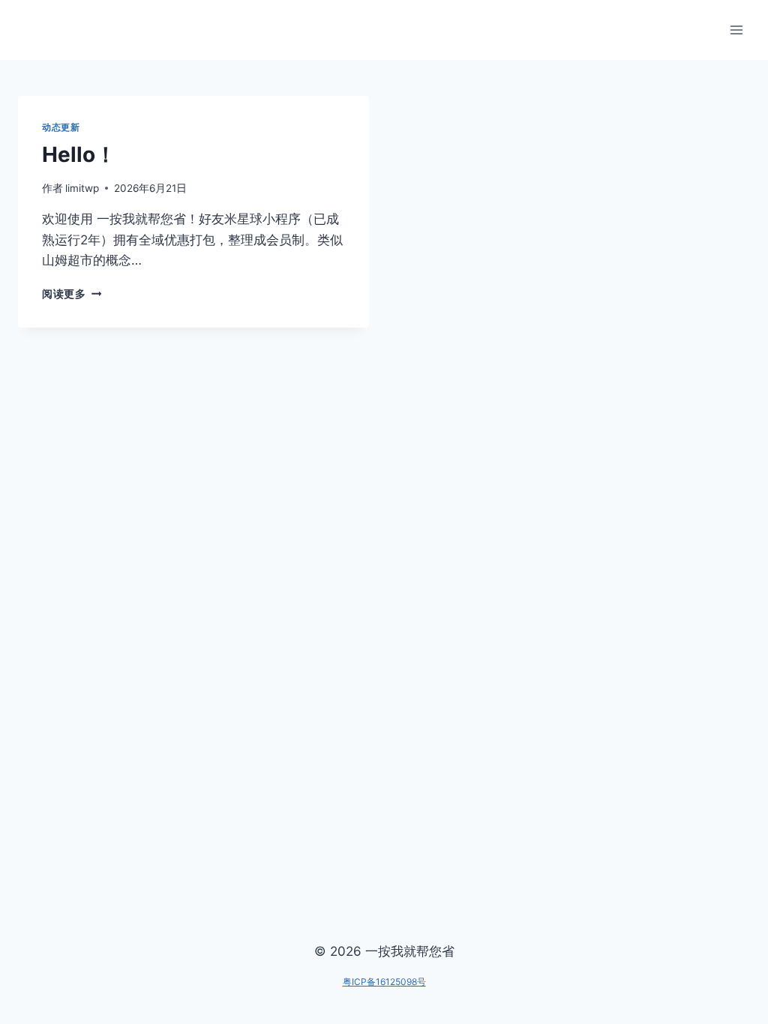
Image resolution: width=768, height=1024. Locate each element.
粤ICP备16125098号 (384, 981)
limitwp (82, 188)
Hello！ (79, 154)
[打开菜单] (736, 29)
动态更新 (61, 127)
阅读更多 (71, 294)
